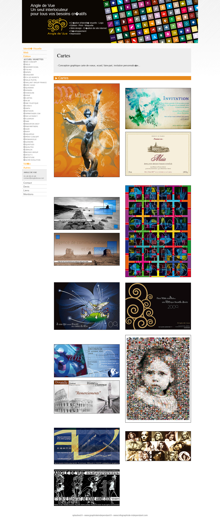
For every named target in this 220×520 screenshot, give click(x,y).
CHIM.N (28, 106)
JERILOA (28, 150)
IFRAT (27, 95)
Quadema (29, 88)
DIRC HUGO (30, 85)
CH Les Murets (32, 77)
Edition (27, 56)
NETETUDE (29, 157)
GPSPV (28, 72)
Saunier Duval (31, 67)
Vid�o (27, 163)
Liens (26, 190)
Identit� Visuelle (32, 48)
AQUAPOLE (29, 134)
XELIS (27, 64)
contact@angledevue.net (34, 178)
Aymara (28, 90)
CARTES (28, 98)
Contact (27, 182)
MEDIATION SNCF (32, 124)
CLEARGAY (29, 119)
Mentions (28, 194)
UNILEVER (29, 75)
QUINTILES (29, 144)
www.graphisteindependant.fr (98, 515)
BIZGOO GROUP (31, 152)
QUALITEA (29, 147)
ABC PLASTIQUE (31, 103)
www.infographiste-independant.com (130, 515)
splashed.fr (77, 515)
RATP (27, 132)
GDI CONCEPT (31, 62)
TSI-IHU (28, 70)
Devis (26, 186)
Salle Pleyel (31, 80)
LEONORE (29, 142)
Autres (26, 167)
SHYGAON (29, 111)
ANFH (27, 108)
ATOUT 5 (28, 155)
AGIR (27, 129)
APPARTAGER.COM (32, 113)
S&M (27, 121)
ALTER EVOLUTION (32, 160)
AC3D (27, 101)
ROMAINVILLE (30, 139)
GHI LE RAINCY (31, 116)
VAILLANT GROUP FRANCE (36, 82)
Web (25, 52)
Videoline (29, 93)
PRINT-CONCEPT (32, 137)
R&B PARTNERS (31, 126)
